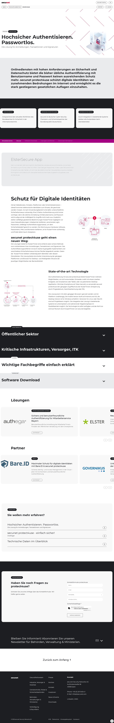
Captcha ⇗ (87, 610)
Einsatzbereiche (7, 141)
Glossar (18, 141)
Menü (4, 7)
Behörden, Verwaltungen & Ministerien (35, 699)
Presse (50, 677)
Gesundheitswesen (36, 677)
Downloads (52, 702)
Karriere (51, 682)
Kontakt (100, 7)
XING (76, 699)
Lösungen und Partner (48, 141)
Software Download (31, 141)
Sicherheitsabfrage (74, 604)
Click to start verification (81, 608)
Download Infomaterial (65, 141)
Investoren (52, 692)
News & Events (53, 697)
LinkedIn (70, 699)
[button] (105, 440)
